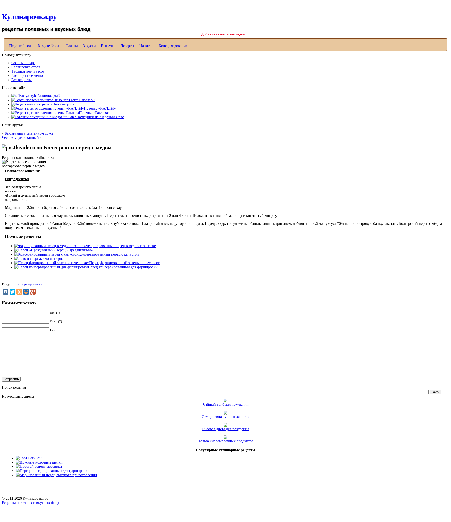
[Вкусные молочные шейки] (39, 462)
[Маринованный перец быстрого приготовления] (56, 475)
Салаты (72, 46)
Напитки (146, 46)
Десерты (127, 46)
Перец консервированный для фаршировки (123, 267)
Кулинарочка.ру (29, 16)
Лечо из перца (52, 259)
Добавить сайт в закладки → (225, 34)
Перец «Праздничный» (74, 250)
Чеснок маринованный (20, 138)
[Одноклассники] (19, 292)
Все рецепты (21, 80)
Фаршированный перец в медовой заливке (121, 246)
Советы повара (23, 63)
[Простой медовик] (39, 466)
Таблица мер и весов (28, 71)
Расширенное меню (27, 76)
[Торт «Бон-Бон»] (29, 458)
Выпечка (108, 46)
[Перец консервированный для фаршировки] (52, 471)
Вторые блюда (49, 46)
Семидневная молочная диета (225, 417)
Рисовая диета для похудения (225, 429)
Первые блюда (20, 46)
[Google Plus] (33, 292)
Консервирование (173, 46)
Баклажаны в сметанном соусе (29, 133)
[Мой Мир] (26, 292)
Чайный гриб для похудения (225, 404)
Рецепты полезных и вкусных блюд (30, 503)
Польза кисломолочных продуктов (225, 441)
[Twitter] (12, 292)
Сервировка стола (25, 67)
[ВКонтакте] (5, 292)
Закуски (89, 46)
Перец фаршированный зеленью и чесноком (124, 263)
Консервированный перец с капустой (108, 254)
